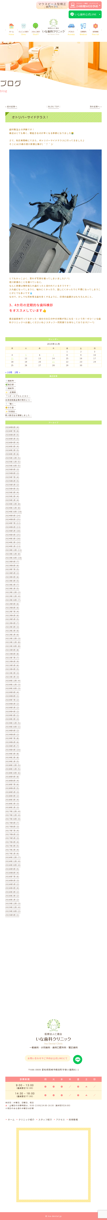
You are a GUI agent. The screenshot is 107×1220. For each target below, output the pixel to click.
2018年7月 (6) (12, 784)
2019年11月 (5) (12, 723)
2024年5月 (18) (12, 531)
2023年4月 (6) (12, 577)
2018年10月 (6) (12, 773)
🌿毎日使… (10, 384)
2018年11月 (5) (12, 769)
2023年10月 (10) (13, 557)
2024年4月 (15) (12, 534)
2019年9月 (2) (12, 730)
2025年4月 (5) (12, 488)
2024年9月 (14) (12, 515)
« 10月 (8, 372)
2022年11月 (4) (12, 596)
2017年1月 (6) (12, 853)
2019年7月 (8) (12, 738)
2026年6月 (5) (12, 435)
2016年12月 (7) (12, 857)
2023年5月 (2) (12, 573)
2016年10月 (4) (12, 865)
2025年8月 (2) (12, 473)
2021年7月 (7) (12, 657)
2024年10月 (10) (13, 511)
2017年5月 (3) (12, 838)
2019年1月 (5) (12, 761)
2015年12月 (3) (12, 903)
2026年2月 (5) (12, 450)
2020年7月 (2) (12, 700)
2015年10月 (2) (12, 911)
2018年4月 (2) (12, 796)
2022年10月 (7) (12, 600)
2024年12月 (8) (12, 504)
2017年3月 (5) (12, 846)
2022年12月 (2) (12, 592)
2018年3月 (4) (12, 799)
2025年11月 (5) (12, 461)
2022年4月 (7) (12, 623)
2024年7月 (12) (12, 523)
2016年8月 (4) (12, 872)
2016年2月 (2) (12, 895)
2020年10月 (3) (12, 688)
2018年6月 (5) (12, 788)
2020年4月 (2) (12, 711)
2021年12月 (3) (12, 638)
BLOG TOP (53, 106)
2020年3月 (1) (12, 715)
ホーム (11, 33)
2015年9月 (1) (12, 915)
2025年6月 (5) (12, 481)
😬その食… (10, 407)
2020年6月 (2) (12, 703)
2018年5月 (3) (12, 792)
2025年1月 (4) (12, 500)
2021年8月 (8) (12, 654)
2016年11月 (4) (12, 861)
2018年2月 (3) (12, 803)
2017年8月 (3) (12, 826)
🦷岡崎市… (10, 380)
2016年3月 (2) (12, 892)
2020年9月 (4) (12, 692)
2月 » (17, 372)
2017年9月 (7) (12, 823)
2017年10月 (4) (12, 819)
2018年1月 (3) (12, 807)
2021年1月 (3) (12, 677)
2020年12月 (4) (12, 680)
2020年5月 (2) (12, 707)
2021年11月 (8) (12, 642)
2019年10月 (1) (12, 726)
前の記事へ (12, 106)
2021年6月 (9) (12, 661)
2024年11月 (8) (12, 508)
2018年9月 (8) (12, 776)
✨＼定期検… (11, 392)
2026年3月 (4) (12, 446)
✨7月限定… (11, 411)
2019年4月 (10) (12, 749)
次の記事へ (95, 106)
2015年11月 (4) (12, 907)
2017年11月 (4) (12, 815)
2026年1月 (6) (12, 454)
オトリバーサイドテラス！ (30, 117)
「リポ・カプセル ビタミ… (17, 396)
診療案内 (83, 33)
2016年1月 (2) (12, 899)
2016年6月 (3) (12, 880)
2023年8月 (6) (12, 565)
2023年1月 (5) (12, 588)
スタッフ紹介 (35, 33)
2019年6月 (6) (12, 742)
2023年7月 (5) (12, 569)
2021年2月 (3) (12, 673)
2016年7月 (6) (12, 876)
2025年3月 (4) (12, 492)
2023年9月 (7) (12, 561)
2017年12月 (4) (12, 811)
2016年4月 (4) (12, 888)
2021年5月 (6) (12, 665)
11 (12, 358)
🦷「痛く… (10, 403)
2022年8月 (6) (12, 607)
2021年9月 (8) (12, 650)
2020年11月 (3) (12, 684)
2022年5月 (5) (12, 619)
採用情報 (95, 33)
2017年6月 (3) (12, 834)
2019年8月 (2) (12, 734)
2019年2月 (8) (12, 757)
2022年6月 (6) (12, 615)
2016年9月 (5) (12, 869)
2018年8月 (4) (12, 780)
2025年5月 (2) (12, 484)
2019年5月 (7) (12, 746)
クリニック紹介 (24, 33)
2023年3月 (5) (12, 580)
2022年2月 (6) (12, 630)
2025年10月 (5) (12, 465)
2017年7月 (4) (12, 830)
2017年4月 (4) (12, 842)
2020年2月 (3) (12, 719)
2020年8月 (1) (12, 696)
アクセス (71, 33)
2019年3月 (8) (12, 753)
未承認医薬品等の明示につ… (18, 400)
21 (53, 361)
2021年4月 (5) (12, 669)
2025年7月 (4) (12, 477)
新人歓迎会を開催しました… (18, 415)
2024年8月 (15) (12, 519)
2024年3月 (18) (12, 538)
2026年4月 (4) (12, 442)
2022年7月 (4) (12, 611)
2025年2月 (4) (12, 496)
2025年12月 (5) (12, 458)
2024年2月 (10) (12, 542)
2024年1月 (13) (12, 546)
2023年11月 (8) (12, 554)
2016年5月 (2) (12, 884)
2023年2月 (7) (12, 584)
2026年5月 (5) (12, 438)
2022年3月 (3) (12, 627)
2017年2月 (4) (12, 849)
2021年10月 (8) (12, 646)
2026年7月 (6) (12, 431)
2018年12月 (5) (12, 765)
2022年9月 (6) (12, 604)
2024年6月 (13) (12, 527)
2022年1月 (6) (12, 634)
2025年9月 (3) (12, 469)
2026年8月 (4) (12, 427)
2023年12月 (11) (13, 550)
